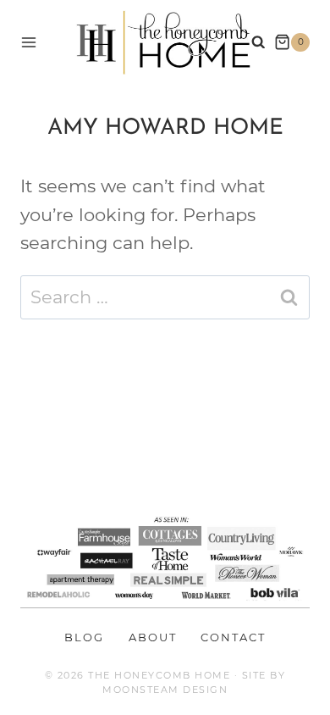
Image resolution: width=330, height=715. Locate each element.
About (153, 637)
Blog (84, 637)
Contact (233, 637)
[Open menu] (28, 42)
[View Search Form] (258, 43)
